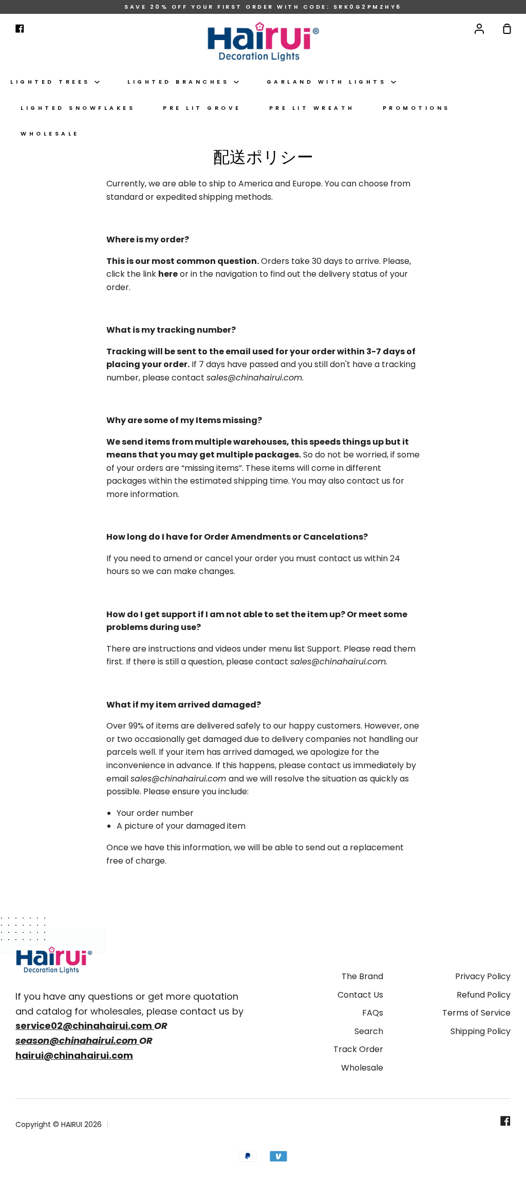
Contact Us (360, 995)
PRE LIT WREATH (312, 108)
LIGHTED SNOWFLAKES (78, 108)
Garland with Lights (329, 82)
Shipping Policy (480, 1031)
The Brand (362, 976)
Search (368, 1031)
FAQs (372, 1013)
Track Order (358, 1049)
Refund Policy (484, 995)
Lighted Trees (52, 82)
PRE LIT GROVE (202, 108)
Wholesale (50, 134)
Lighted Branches (180, 82)
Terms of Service (476, 1013)
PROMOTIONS (416, 108)
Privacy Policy (483, 976)
